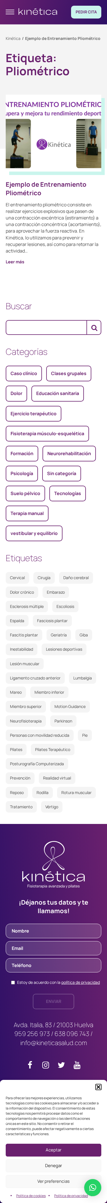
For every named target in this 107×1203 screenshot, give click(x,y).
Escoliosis (65, 606)
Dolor (16, 393)
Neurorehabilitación (69, 453)
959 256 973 (32, 1033)
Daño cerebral (76, 577)
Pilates (16, 749)
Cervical (17, 577)
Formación (22, 453)
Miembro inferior (49, 692)
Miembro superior (26, 706)
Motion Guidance (70, 706)
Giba (84, 635)
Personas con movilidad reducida (39, 735)
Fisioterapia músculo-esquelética (47, 433)
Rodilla (43, 792)
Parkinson (63, 721)
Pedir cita (86, 12)
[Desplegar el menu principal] (10, 12)
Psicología (22, 473)
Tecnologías (67, 493)
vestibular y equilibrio (34, 533)
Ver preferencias (53, 1181)
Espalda (17, 620)
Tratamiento (21, 806)
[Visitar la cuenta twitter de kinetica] (61, 1066)
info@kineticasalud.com (53, 1043)
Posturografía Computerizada (37, 763)
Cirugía (44, 577)
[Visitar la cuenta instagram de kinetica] (45, 1066)
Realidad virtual (57, 778)
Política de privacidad (71, 1195)
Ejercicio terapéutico (33, 413)
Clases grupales (68, 373)
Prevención (20, 778)
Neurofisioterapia (26, 721)
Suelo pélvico (25, 493)
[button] (98, 1087)
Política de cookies (31, 1195)
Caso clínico (24, 373)
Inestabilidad (21, 649)
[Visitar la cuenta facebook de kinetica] (29, 1066)
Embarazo (56, 592)
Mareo (16, 692)
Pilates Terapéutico (52, 749)
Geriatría (59, 635)
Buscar (19, 306)
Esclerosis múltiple (27, 606)
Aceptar (53, 1150)
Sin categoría (61, 473)
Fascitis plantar (24, 635)
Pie (85, 735)
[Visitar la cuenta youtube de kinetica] (77, 1066)
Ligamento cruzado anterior (35, 678)
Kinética (13, 38)
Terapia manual (27, 513)
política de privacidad (80, 982)
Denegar (53, 1166)
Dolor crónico (22, 592)
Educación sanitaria (57, 393)
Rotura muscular (76, 792)
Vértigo (51, 806)
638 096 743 (71, 1033)
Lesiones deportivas (64, 649)
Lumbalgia (82, 678)
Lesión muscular (24, 663)
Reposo (17, 792)
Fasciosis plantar (52, 620)
